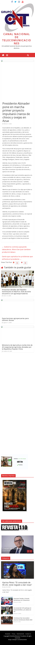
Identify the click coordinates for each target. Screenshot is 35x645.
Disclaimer (7, 634)
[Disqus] (17, 379)
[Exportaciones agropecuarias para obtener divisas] (17, 300)
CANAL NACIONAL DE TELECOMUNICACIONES (16, 38)
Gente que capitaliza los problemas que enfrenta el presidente (17, 257)
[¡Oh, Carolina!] (17, 536)
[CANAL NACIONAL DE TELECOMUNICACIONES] (3, 55)
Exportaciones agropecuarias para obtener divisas (15, 319)
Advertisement (20, 634)
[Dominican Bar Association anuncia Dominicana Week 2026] (7, 617)
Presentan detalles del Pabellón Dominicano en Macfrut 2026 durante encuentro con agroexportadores (16, 292)
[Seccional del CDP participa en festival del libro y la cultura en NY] (7, 607)
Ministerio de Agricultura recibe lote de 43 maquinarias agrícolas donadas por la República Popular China (17, 347)
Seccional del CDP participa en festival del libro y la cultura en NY (22, 609)
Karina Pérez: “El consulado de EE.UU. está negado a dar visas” (17, 583)
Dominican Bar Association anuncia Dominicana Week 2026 (23, 619)
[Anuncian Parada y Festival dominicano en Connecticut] (7, 598)
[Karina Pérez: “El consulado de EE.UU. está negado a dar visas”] (17, 562)
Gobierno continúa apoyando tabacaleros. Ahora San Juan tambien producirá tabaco (16, 249)
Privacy (13, 634)
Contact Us (28, 634)
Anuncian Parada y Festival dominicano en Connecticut (22, 599)
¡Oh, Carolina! (9, 548)
